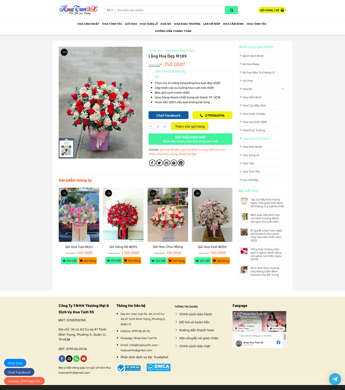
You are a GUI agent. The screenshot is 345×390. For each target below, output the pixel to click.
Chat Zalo (15, 363)
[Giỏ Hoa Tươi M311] (79, 215)
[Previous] (59, 229)
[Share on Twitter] (159, 163)
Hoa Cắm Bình (233, 24)
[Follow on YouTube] (83, 358)
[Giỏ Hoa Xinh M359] (212, 215)
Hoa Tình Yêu (112, 24)
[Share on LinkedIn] (181, 163)
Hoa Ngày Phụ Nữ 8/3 (257, 138)
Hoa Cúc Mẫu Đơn (254, 105)
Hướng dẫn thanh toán (173, 31)
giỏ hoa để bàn (170, 149)
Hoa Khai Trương (187, 24)
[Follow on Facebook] (62, 358)
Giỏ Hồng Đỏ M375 (123, 247)
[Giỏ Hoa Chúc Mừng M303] (168, 215)
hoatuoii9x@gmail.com (74, 372)
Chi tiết (72, 260)
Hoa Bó (166, 24)
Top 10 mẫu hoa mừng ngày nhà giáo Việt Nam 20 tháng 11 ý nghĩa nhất (267, 203)
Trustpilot (161, 356)
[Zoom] (64, 154)
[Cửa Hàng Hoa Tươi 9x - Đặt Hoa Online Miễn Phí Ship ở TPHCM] (79, 10)
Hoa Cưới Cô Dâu (254, 113)
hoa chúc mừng (167, 154)
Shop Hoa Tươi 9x (145, 338)
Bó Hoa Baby (251, 64)
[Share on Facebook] (152, 163)
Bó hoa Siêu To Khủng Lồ (259, 72)
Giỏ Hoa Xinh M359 (212, 247)
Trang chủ (155, 50)
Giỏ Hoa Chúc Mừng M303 (168, 248)
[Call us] (76, 358)
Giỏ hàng (90, 260)
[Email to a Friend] (166, 163)
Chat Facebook (19, 372)
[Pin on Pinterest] (174, 163)
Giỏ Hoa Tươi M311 (79, 247)
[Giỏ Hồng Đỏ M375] (123, 215)
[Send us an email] (69, 358)
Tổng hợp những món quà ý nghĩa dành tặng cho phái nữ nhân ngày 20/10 (266, 254)
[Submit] (231, 10)
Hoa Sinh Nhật (88, 24)
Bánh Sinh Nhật (253, 56)
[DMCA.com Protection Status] (159, 366)
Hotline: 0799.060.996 (24, 381)
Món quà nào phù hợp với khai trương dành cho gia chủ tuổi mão (265, 218)
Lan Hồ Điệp (211, 24)
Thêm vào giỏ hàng (190, 126)
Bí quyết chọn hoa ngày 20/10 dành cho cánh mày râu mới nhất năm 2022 (266, 235)
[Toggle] (282, 88)
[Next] (232, 229)
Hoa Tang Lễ (149, 24)
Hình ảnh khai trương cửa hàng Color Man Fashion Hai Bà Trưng (265, 271)
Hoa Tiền (248, 163)
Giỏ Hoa (131, 24)
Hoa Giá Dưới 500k (255, 122)
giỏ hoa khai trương (194, 149)
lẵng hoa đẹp (188, 154)
